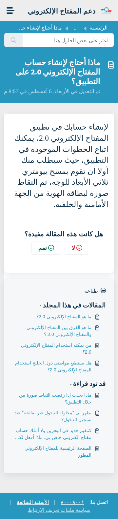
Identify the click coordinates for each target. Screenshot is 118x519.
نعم (42, 247)
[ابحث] (13, 40)
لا (73, 247)
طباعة (91, 290)
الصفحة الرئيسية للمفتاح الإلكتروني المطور (58, 451)
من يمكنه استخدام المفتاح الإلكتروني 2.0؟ (56, 348)
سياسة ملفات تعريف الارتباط (59, 509)
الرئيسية (98, 27)
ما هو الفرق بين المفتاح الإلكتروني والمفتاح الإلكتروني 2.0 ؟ (59, 330)
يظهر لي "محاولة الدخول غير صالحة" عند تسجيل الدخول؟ (52, 416)
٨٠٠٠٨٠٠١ (72, 502)
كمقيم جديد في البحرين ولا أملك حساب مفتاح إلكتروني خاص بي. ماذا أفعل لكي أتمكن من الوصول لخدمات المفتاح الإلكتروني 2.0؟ (53, 434)
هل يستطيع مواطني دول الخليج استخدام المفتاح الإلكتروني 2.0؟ (53, 366)
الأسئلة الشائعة (33, 502)
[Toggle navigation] (10, 10)
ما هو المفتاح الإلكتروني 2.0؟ (63, 316)
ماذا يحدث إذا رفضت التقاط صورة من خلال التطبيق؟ (55, 398)
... (76, 27)
